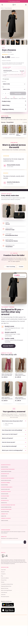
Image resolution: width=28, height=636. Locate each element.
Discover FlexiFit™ (8, 346)
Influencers (3, 594)
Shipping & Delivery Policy (6, 586)
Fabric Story (6, 105)
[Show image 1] (3, 42)
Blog (2, 575)
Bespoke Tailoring (4, 588)
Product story (6, 101)
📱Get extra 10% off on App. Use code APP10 (14, 1)
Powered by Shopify (20, 621)
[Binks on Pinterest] (5, 617)
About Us (3, 571)
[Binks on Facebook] (1, 617)
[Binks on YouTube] (8, 617)
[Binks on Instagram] (6, 617)
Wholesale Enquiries (5, 596)
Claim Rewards (4, 592)
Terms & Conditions (5, 578)
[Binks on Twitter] (3, 617)
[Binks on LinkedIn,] (9, 617)
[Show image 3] (13, 42)
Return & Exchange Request (6, 590)
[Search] (2, 4)
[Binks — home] (14, 5)
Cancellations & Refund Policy (7, 584)
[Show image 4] (17, 42)
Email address (5, 540)
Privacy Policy (3, 580)
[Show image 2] (8, 42)
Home (2, 8)
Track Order (3, 569)
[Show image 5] (22, 42)
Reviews (2, 582)
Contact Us (3, 573)
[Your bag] (25, 4)
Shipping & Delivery (8, 109)
